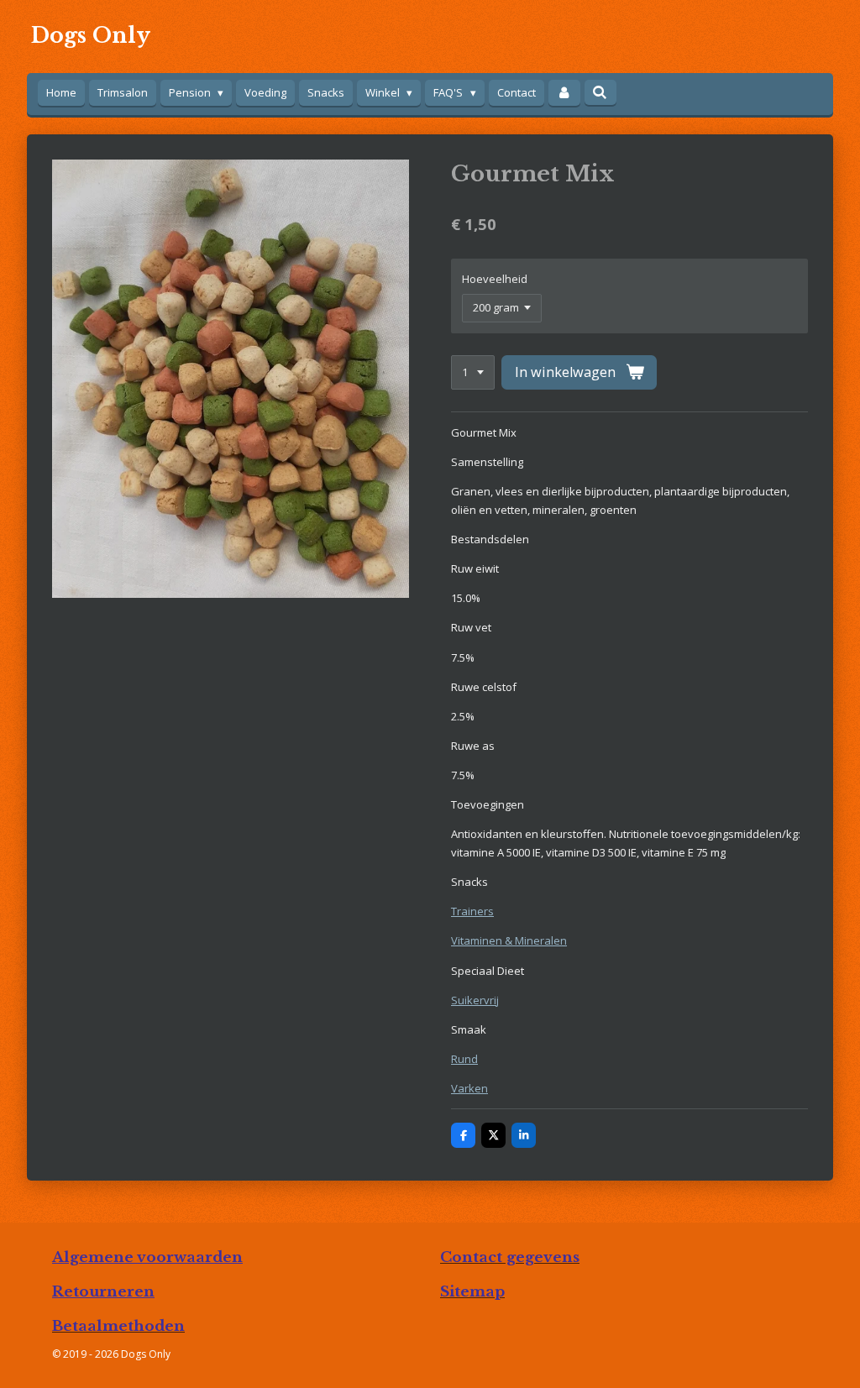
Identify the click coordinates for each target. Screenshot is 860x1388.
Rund (464, 1058)
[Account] (564, 93)
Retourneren (103, 1291)
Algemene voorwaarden (147, 1257)
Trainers (472, 911)
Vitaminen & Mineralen (509, 940)
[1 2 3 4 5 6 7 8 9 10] (473, 372)
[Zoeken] (600, 92)
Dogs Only (90, 36)
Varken (469, 1088)
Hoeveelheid (494, 278)
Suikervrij (475, 1000)
